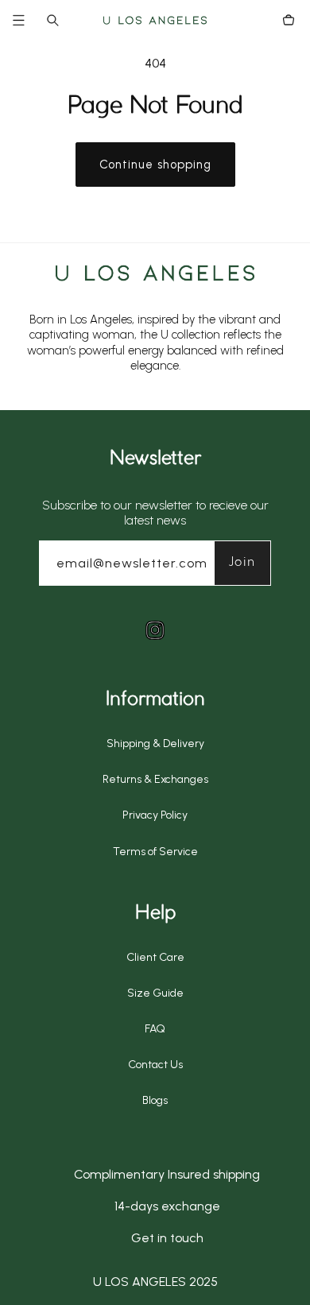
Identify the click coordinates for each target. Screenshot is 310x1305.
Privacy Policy (155, 815)
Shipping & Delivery (155, 743)
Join (243, 562)
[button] (29, 20)
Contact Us (155, 1064)
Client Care (155, 957)
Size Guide (155, 993)
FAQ (155, 1029)
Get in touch (167, 1237)
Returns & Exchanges (155, 779)
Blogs (155, 1100)
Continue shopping (155, 164)
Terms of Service (155, 851)
